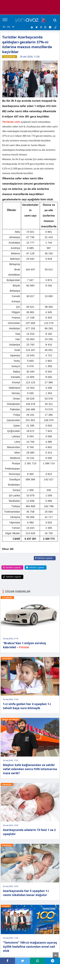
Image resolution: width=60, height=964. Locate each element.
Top (56, 955)
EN (8, 26)
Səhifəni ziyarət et (43, 560)
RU (4, 26)
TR (13, 26)
